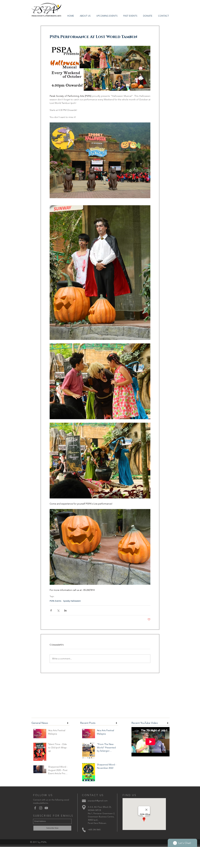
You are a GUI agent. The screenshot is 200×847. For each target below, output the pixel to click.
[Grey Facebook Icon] (35, 808)
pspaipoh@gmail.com (98, 800)
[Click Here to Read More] (68, 723)
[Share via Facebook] (51, 610)
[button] (130, 15)
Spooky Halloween (72, 601)
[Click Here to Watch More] (168, 723)
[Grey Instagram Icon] (41, 808)
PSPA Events (55, 601)
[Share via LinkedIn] (65, 610)
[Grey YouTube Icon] (46, 808)
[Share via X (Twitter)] (58, 610)
